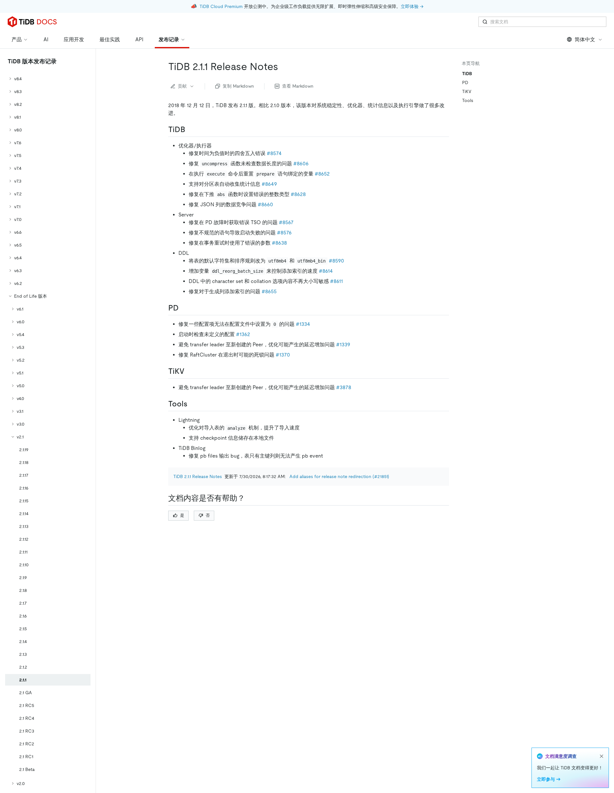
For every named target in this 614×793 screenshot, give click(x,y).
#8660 (265, 204)
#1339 (343, 345)
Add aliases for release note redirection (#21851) (339, 476)
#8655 (269, 291)
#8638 (279, 243)
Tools (467, 100)
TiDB (467, 73)
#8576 (284, 233)
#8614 (326, 271)
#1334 (303, 324)
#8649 (269, 184)
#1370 (283, 355)
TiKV (466, 91)
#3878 (343, 387)
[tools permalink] (192, 404)
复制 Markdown (238, 86)
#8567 (286, 222)
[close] (601, 756)
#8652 (322, 174)
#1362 (243, 334)
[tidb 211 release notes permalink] (283, 66)
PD (465, 82)
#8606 (301, 164)
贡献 (182, 86)
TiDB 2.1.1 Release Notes (197, 476)
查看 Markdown (297, 86)
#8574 (274, 153)
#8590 (336, 261)
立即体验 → (412, 6)
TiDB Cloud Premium (221, 6)
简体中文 (585, 39)
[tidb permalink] (190, 129)
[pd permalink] (184, 308)
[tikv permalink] (189, 371)
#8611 (336, 281)
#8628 (298, 194)
